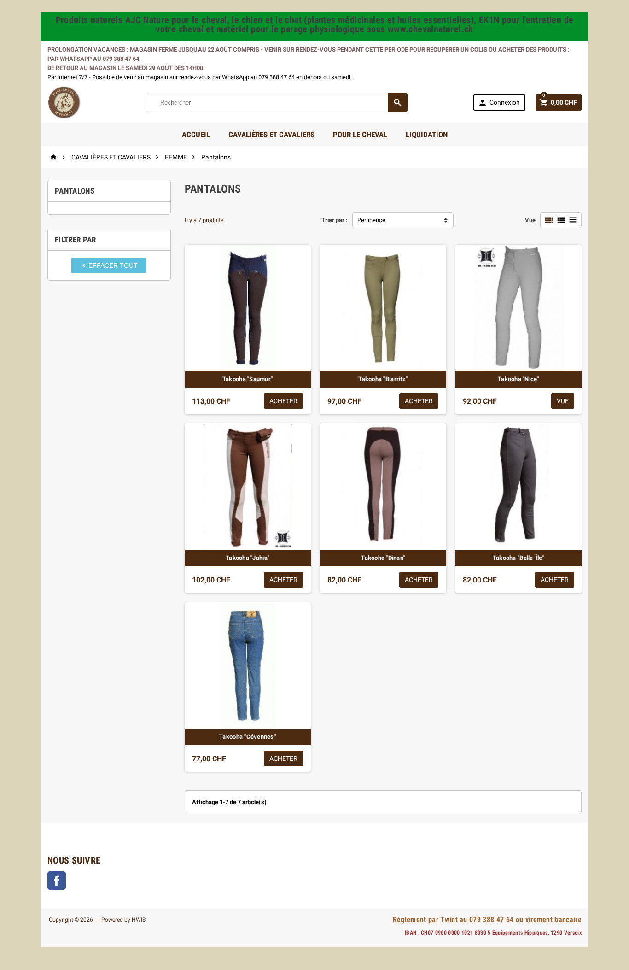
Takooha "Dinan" (383, 557)
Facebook (56, 880)
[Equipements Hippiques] (64, 102)
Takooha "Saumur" (247, 379)
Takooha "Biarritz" (383, 379)
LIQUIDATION (427, 134)
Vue (530, 220)
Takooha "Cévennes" (247, 736)
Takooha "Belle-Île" (518, 557)
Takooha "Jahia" (247, 557)
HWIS (139, 920)
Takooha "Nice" (518, 379)
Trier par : (334, 220)
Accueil (196, 134)
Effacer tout (109, 265)
